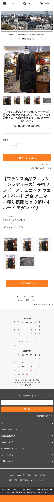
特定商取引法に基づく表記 (41, 168)
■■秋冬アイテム (28, 39)
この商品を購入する (27, 283)
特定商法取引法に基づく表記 (18, 480)
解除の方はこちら (45, 416)
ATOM (42, 475)
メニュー (10, 3)
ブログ (11, 475)
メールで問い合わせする (41, 304)
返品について (46, 165)
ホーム (11, 35)
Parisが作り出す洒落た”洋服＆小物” (31, 35)
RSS (35, 475)
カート (47, 3)
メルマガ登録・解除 (23, 475)
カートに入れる (28, 158)
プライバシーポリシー (39, 480)
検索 (28, 3)
